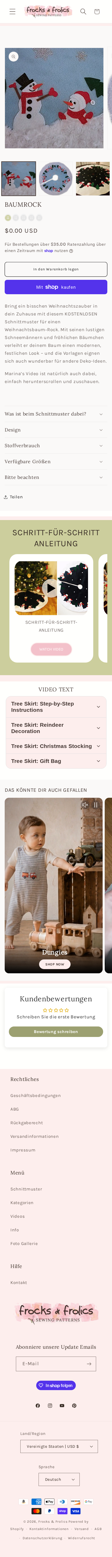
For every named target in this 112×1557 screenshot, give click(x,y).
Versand (81, 1529)
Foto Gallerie (24, 1243)
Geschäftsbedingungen (35, 1095)
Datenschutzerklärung (42, 1538)
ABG (14, 1109)
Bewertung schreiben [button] (56, 1031)
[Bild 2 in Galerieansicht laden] (56, 179)
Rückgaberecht (26, 1122)
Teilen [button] (16, 496)
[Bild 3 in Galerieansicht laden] (93, 179)
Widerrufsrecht (81, 1538)
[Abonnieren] (89, 1364)
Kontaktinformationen (49, 1529)
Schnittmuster (26, 1189)
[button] (13, 12)
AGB (98, 1529)
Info (14, 1229)
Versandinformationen (34, 1136)
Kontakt (18, 1282)
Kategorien (22, 1202)
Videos (17, 1216)
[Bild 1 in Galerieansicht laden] (19, 179)
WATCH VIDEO (51, 649)
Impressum (22, 1150)
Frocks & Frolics (52, 1521)
